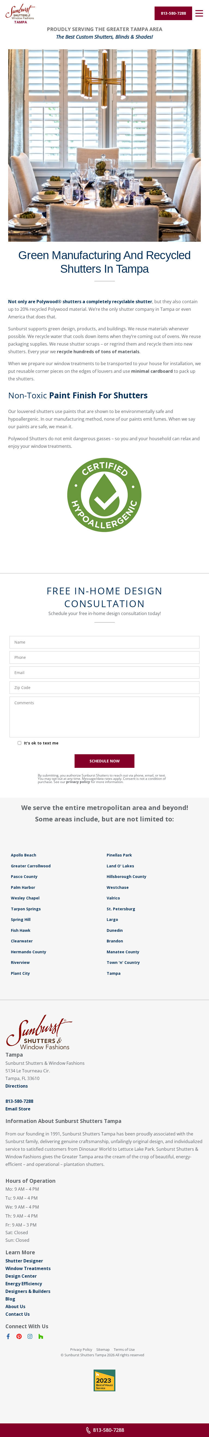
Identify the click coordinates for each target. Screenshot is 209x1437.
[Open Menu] (199, 13)
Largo (112, 919)
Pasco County (24, 876)
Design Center (21, 1276)
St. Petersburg (121, 908)
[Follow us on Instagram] (30, 1337)
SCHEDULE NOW (105, 760)
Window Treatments (28, 1268)
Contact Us (17, 1314)
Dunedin (115, 930)
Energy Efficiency (23, 1284)
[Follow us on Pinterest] (19, 1337)
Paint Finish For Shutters (98, 395)
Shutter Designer (24, 1261)
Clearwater (22, 940)
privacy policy (78, 782)
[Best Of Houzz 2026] (104, 1380)
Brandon (115, 940)
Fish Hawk (20, 930)
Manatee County (123, 951)
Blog (10, 1299)
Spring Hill (20, 919)
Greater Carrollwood (31, 865)
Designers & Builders (27, 1291)
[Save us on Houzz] (41, 1337)
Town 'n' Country (123, 962)
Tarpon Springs (26, 908)
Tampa (114, 973)
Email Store (17, 1109)
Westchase (118, 887)
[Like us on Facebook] (8, 1337)
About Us (15, 1306)
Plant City (20, 973)
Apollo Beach (23, 855)
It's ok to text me (41, 743)
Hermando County (28, 951)
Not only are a (80, 302)
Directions (16, 1086)
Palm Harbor (23, 887)
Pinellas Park (119, 855)
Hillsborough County (126, 876)
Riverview (20, 962)
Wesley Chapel (25, 898)
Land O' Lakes (120, 865)
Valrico (113, 898)
